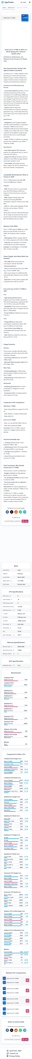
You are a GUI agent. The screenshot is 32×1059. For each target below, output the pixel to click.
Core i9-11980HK (8, 905)
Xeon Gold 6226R (8, 859)
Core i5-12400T (8, 826)
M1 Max (6, 840)
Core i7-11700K (8, 766)
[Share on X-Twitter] (11, 512)
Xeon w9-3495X (8, 952)
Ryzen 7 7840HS (8, 924)
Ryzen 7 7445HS (8, 829)
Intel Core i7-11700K (13, 982)
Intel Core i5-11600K (13, 978)
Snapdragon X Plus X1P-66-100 (12, 769)
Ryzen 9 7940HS (8, 916)
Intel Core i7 (11, 7)
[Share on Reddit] (16, 512)
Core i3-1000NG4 (8, 772)
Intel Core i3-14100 (12, 999)
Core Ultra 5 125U (8, 848)
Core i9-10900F (8, 935)
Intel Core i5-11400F (12, 1009)
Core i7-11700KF (8, 922)
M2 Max (6, 837)
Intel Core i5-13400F (12, 988)
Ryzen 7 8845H (8, 894)
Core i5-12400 (7, 875)
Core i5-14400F (8, 914)
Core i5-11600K (8, 960)
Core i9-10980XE (8, 954)
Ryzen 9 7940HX (8, 761)
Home (4, 7)
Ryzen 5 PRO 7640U (9, 821)
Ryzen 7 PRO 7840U (9, 807)
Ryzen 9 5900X (8, 878)
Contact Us (14, 1053)
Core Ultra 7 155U (8, 764)
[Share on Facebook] (7, 512)
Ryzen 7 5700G (8, 886)
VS (27, 980)
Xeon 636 (6, 802)
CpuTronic (9, 2)
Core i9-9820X (7, 867)
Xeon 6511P (7, 810)
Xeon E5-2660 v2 (8, 962)
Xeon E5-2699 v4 (8, 864)
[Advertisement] (16, 34)
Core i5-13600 (7, 856)
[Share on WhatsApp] (20, 512)
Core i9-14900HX (8, 780)
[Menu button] (29, 2)
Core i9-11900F (8, 943)
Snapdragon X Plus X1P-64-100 (12, 791)
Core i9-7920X (7, 903)
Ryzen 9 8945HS (8, 783)
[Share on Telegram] (24, 512)
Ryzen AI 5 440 (8, 788)
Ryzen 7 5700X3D (8, 845)
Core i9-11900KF (8, 933)
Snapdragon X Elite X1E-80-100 (12, 884)
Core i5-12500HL (8, 799)
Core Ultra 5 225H (8, 897)
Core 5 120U (7, 818)
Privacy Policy (14, 1056)
